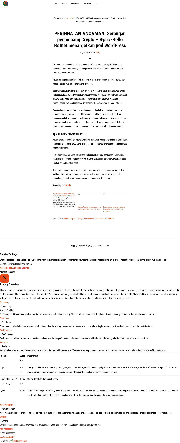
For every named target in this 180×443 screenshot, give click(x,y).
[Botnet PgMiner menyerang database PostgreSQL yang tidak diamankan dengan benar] (115, 199)
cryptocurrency (76, 218)
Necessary (6, 306)
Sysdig (68, 185)
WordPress (109, 218)
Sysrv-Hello (99, 218)
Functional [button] (4, 318)
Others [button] (3, 417)
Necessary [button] (4, 302)
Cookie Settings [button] (22, 268)
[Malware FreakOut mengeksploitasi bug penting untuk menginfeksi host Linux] (89, 199)
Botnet (66, 218)
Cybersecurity (88, 218)
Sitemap (105, 245)
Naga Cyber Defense (5, 3)
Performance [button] (6, 330)
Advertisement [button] (6, 405)
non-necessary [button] (6, 429)
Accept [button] (3, 268)
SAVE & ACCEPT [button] (7, 437)
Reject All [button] (10, 268)
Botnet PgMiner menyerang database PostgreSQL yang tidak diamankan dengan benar (114, 209)
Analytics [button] (4, 342)
